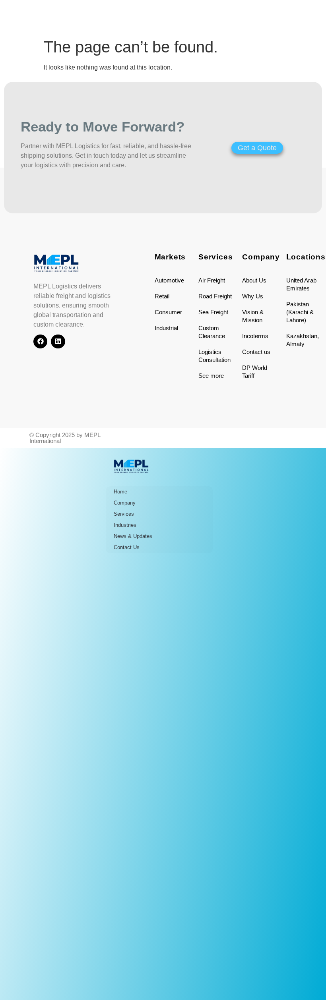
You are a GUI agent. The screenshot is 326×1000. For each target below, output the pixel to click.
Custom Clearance (211, 332)
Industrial (166, 328)
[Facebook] (40, 341)
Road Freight (215, 296)
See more (211, 375)
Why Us (252, 296)
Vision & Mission (253, 316)
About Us (254, 280)
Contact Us (127, 547)
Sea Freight (213, 312)
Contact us (256, 351)
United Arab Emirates (301, 284)
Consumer (168, 312)
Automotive (169, 280)
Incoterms (255, 336)
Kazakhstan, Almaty (302, 340)
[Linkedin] (58, 341)
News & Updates (133, 536)
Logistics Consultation (214, 355)
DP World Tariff (254, 371)
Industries (125, 525)
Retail (162, 296)
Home (120, 492)
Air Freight (211, 280)
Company (125, 503)
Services (124, 514)
